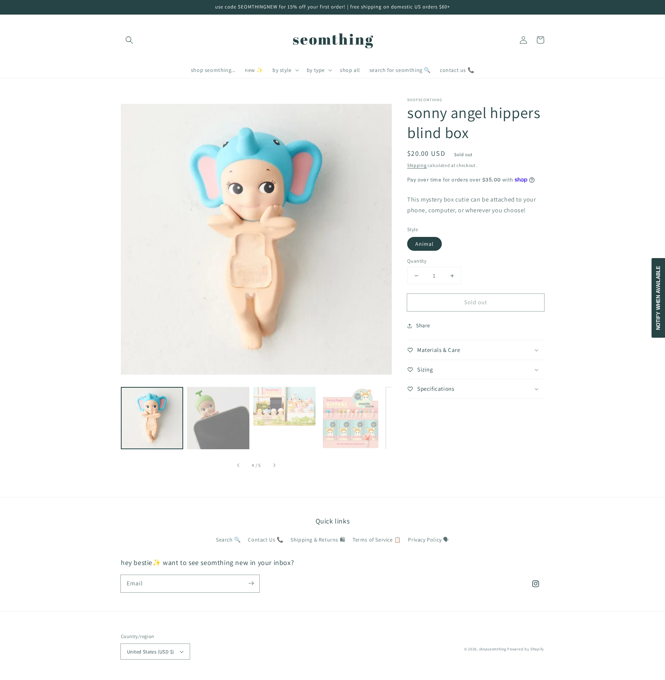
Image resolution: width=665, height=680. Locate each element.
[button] (129, 40)
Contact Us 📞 (265, 539)
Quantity (416, 261)
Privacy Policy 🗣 (428, 539)
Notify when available (658, 298)
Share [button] (423, 325)
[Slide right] (274, 465)
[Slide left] (238, 465)
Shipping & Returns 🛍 (318, 539)
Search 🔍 (228, 539)
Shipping (417, 165)
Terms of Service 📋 (377, 539)
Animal (424, 243)
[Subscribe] (250, 583)
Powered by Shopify (525, 649)
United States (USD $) (150, 651)
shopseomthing (492, 649)
